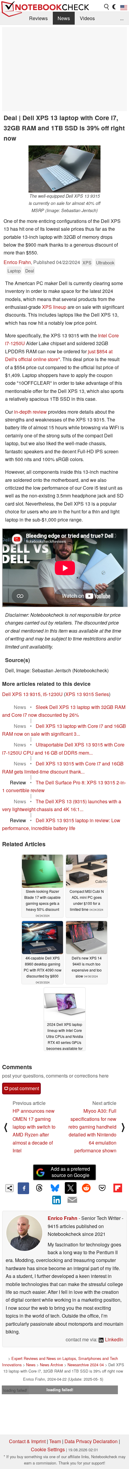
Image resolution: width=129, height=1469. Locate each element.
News (64, 18)
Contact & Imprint (27, 1441)
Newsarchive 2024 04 (86, 1364)
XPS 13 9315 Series (87, 694)
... (122, 18)
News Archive (51, 1364)
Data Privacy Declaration (91, 1441)
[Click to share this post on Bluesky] (55, 1188)
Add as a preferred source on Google (70, 1172)
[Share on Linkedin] (56, 1200)
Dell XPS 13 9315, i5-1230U (32, 694)
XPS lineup (54, 306)
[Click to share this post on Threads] (39, 1188)
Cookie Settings (48, 1449)
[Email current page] (72, 1200)
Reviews (38, 18)
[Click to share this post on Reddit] (86, 1188)
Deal (29, 270)
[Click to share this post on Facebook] (23, 1188)
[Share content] (9, 1188)
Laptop (14, 270)
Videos (87, 18)
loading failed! (15, 1390)
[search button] (107, 7)
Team (55, 1441)
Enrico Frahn (17, 262)
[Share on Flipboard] (117, 1188)
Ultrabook (105, 262)
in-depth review (30, 411)
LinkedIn (113, 1339)
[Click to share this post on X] (70, 1188)
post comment (23, 1088)
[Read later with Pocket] (102, 1188)
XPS (87, 262)
